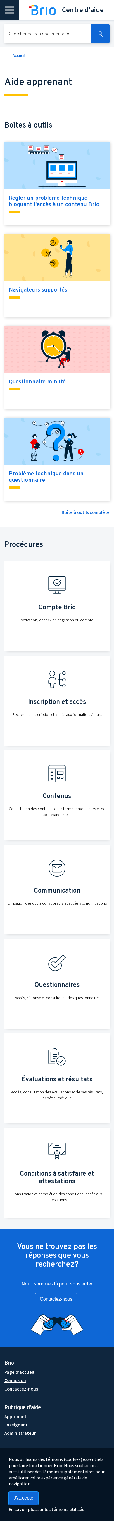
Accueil (19, 56)
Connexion (15, 1380)
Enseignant (16, 1425)
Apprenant (15, 1417)
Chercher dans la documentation (40, 34)
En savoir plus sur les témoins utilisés (46, 1509)
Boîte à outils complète (86, 512)
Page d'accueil (19, 1372)
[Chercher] (100, 33)
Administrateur (20, 1433)
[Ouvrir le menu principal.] (9, 10)
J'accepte (23, 1497)
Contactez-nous (56, 1299)
